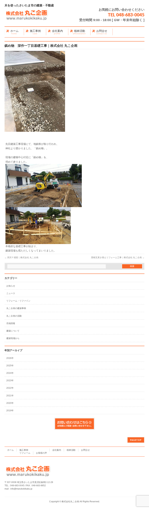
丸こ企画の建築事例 (16, 308)
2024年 (10, 373)
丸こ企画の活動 (14, 316)
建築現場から (12, 338)
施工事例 (23, 450)
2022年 (10, 388)
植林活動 (71, 450)
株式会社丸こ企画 (70, 501)
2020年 (10, 403)
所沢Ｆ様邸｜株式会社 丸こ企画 (21, 257)
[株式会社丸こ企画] (27, 17)
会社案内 (56, 450)
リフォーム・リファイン (18, 301)
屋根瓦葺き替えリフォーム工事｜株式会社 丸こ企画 (117, 257)
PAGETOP (136, 440)
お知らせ (10, 286)
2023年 (10, 380)
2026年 (10, 358)
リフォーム (24, 453)
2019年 (10, 410)
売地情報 (10, 323)
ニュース (10, 293)
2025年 (10, 365)
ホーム (10, 450)
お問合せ (85, 450)
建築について (12, 331)
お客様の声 (41, 453)
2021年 (10, 395)
